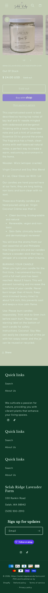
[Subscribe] (39, 531)
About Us (10, 390)
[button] (6, 5)
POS (15, 579)
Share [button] (8, 352)
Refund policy (19, 583)
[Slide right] (30, 60)
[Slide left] (17, 60)
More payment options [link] (24, 105)
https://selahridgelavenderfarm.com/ (28, 576)
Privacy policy (25, 587)
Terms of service (37, 583)
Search (9, 383)
